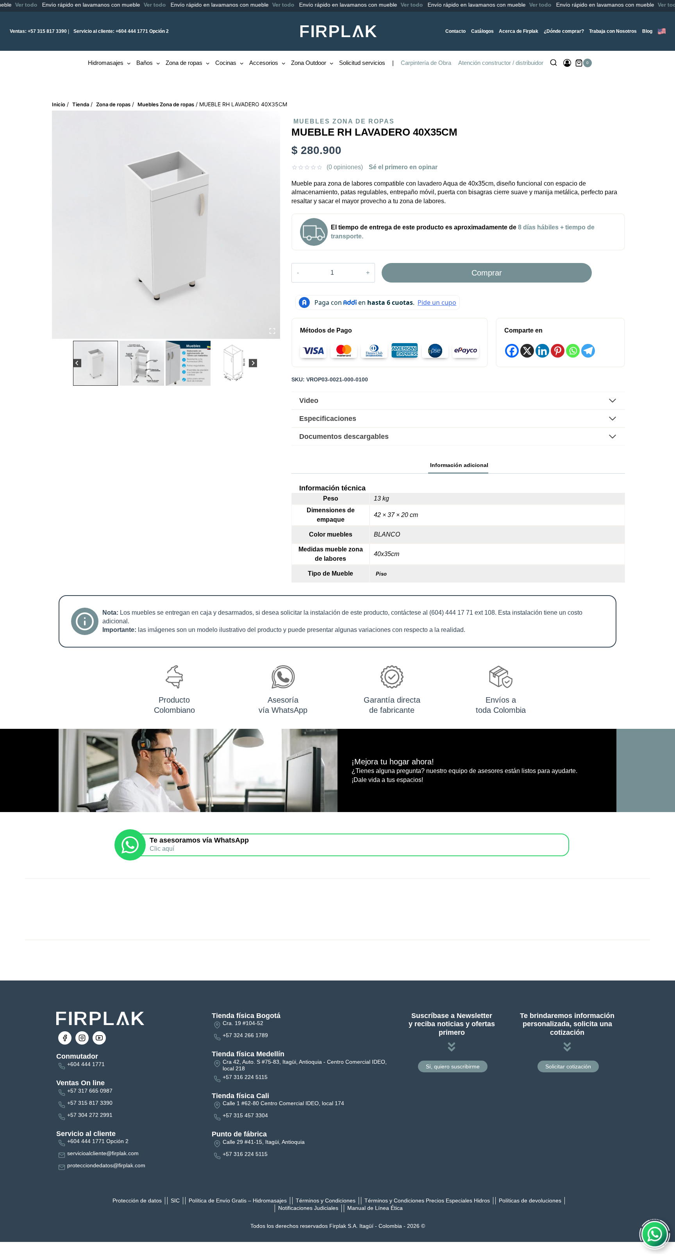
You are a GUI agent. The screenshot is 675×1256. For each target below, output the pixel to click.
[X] (527, 351)
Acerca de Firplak (518, 31)
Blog (647, 31)
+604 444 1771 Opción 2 (121, 31)
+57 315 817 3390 (38, 31)
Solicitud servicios (362, 62)
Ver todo (96, 5)
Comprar (486, 272)
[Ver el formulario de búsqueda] (553, 63)
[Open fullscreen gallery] (272, 331)
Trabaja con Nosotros (613, 31)
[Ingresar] (567, 63)
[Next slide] (253, 363)
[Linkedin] (542, 351)
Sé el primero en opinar (403, 167)
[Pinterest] (557, 351)
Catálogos (482, 31)
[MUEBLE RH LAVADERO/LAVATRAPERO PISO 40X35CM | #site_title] (166, 225)
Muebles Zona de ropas (344, 121)
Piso (381, 574)
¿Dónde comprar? (564, 31)
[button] (95, 363)
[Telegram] (588, 351)
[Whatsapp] (573, 351)
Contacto (455, 31)
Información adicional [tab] (459, 465)
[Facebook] (512, 351)
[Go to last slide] (77, 363)
